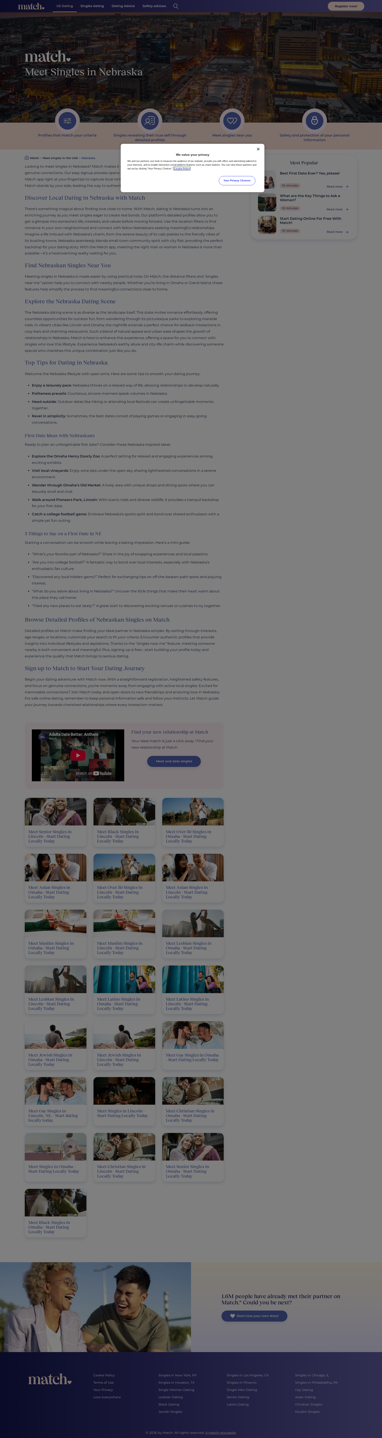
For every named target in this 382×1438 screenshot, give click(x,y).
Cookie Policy (182, 168)
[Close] (258, 149)
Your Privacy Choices (236, 180)
